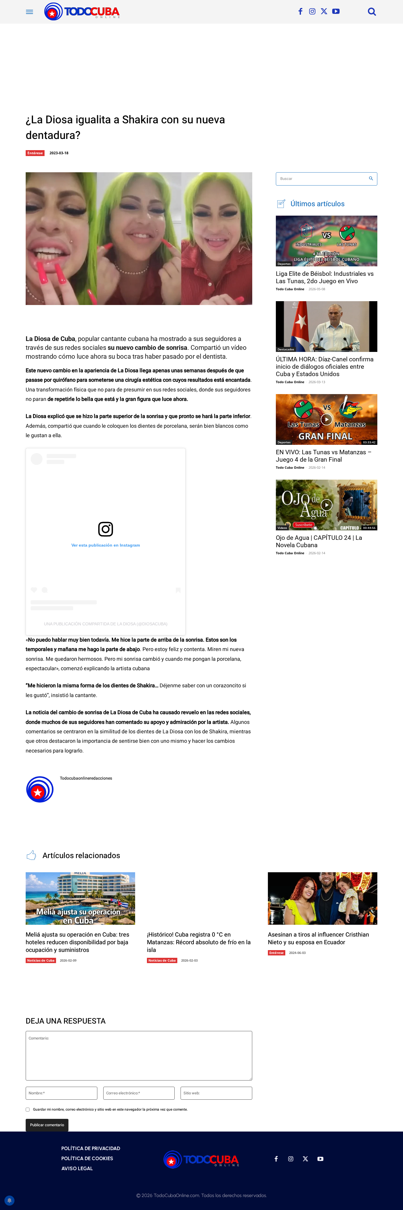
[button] (372, 11)
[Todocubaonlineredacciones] (40, 789)
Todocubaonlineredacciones (86, 778)
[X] (324, 11)
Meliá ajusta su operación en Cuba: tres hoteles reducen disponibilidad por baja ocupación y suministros (77, 942)
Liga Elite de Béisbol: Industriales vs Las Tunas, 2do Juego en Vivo (325, 277)
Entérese (35, 152)
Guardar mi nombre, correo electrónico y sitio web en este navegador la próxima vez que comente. (110, 1109)
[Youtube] (335, 11)
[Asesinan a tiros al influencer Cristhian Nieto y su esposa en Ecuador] (322, 898)
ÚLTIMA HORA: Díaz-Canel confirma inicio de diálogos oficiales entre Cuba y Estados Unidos (324, 367)
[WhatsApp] (141, 300)
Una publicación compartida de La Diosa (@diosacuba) (106, 624)
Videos (282, 528)
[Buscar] (371, 179)
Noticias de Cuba (41, 960)
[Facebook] (300, 11)
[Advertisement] (201, 68)
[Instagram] (312, 11)
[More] (161, 300)
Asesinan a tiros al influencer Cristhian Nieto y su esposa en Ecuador (318, 938)
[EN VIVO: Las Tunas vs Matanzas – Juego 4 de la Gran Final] (326, 419)
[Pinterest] (121, 300)
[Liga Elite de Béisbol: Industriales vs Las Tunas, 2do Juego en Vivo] (326, 241)
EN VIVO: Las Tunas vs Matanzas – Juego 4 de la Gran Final (324, 456)
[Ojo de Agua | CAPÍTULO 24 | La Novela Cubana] (326, 505)
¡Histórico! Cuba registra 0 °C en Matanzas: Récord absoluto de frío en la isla (199, 942)
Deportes (284, 264)
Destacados (286, 349)
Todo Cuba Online (290, 289)
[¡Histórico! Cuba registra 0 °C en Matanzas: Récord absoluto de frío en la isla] (201, 898)
